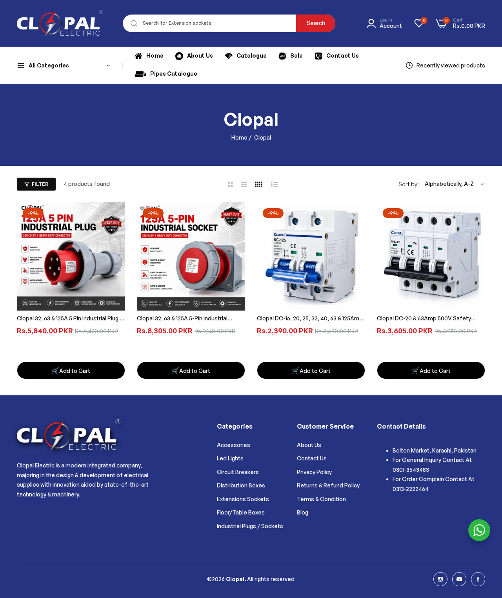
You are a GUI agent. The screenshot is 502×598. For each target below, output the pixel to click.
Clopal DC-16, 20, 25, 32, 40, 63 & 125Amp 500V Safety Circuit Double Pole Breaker (310, 319)
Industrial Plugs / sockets (250, 526)
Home (239, 137)
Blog (302, 512)
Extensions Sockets (243, 499)
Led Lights (230, 458)
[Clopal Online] (60, 23)
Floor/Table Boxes (241, 512)
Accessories (233, 445)
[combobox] (229, 23)
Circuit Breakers (238, 472)
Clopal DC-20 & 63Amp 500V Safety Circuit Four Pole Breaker (424, 319)
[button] (71, 370)
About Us (309, 445)
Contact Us (312, 458)
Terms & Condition (321, 499)
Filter (40, 184)
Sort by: (408, 184)
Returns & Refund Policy (328, 485)
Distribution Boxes (241, 485)
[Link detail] (440, 579)
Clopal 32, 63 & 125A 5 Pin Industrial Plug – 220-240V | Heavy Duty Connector (70, 319)
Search (316, 23)
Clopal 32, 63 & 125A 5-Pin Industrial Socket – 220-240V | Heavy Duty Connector (182, 319)
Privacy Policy (314, 472)
